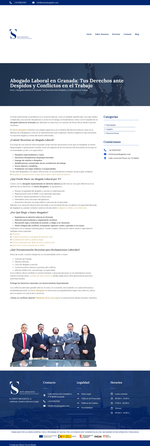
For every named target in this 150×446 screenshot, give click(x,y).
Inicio (89, 34)
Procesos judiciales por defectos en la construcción (33, 242)
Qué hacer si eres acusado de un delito (28, 245)
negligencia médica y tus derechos (72, 208)
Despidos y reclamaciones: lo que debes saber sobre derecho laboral (41, 174)
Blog (137, 34)
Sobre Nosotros (102, 34)
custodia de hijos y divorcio (40, 276)
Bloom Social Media (27, 445)
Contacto (127, 34)
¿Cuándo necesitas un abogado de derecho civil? (32, 237)
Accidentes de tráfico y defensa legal (27, 239)
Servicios (116, 34)
